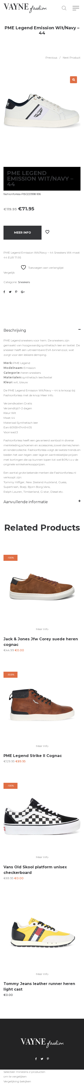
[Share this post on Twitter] (10, 292)
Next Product (71, 57)
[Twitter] (42, 1059)
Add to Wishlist (47, 232)
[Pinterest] (48, 1059)
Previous (51, 57)
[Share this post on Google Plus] (22, 292)
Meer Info (22, 232)
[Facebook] (36, 1059)
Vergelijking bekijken (17, 1081)
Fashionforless (13, 395)
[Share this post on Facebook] (4, 292)
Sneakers (24, 282)
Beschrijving (15, 330)
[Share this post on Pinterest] (16, 292)
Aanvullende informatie (26, 502)
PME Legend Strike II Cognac (33, 756)
